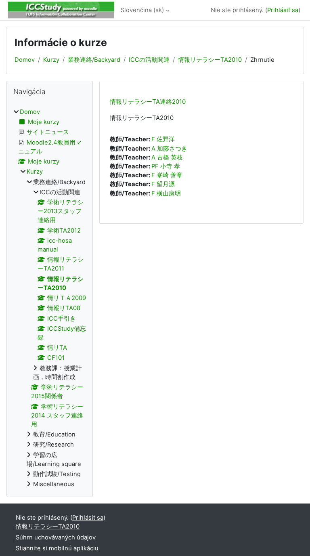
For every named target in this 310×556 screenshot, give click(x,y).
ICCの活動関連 (149, 59)
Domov (25, 59)
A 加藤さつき (169, 148)
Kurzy (51, 59)
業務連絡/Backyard (94, 59)
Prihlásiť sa (282, 10)
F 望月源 (163, 184)
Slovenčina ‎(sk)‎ (142, 10)
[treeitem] (49, 298)
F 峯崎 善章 (166, 175)
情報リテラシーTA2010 (210, 59)
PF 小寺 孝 (165, 166)
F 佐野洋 (163, 139)
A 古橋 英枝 (167, 157)
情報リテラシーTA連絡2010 (148, 101)
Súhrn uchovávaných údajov (56, 537)
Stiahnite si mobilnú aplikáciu (57, 548)
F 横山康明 (166, 193)
